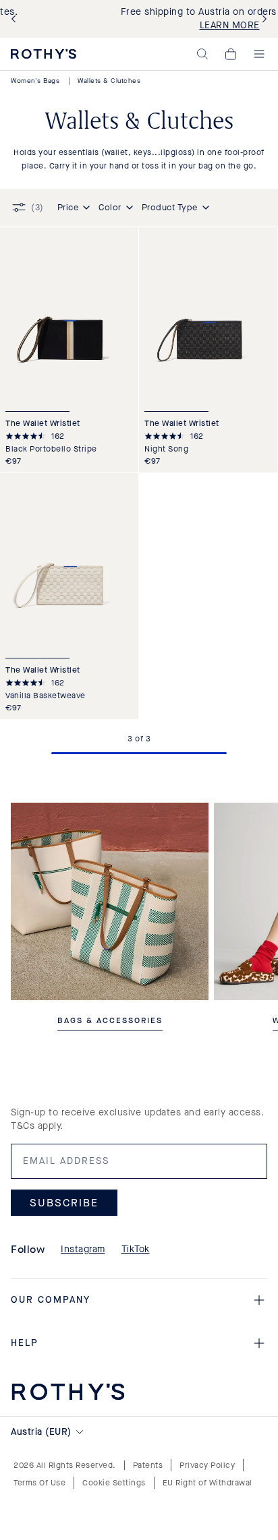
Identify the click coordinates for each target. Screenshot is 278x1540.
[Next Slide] (262, 19)
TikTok (135, 1249)
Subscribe (64, 1202)
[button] (202, 54)
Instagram (83, 1249)
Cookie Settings (114, 1482)
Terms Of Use (39, 1482)
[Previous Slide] (16, 19)
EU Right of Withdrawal (207, 1482)
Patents (148, 1465)
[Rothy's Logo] (43, 54)
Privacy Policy (207, 1465)
